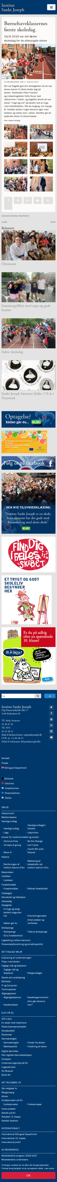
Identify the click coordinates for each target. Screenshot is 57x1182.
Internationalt (11, 1128)
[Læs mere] (48, 200)
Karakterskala (11, 1004)
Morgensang (8, 1092)
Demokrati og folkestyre (14, 897)
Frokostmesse (34, 1104)
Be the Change (35, 841)
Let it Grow (33, 844)
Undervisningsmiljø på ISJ (15, 1062)
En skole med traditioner (14, 1022)
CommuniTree (11, 841)
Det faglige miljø (12, 951)
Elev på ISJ (8, 1012)
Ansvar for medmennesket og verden (20, 836)
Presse (5, 762)
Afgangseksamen (12, 997)
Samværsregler (9, 1038)
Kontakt (6, 758)
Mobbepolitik (10, 1046)
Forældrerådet (9, 884)
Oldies (8, 797)
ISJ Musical (7, 1070)
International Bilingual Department (19, 1134)
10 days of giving (12, 844)
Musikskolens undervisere (15, 1159)
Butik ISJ (6, 1074)
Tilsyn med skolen (11, 961)
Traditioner (24, 215)
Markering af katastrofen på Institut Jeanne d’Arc (38, 864)
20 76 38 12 (7, 731)
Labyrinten (33, 832)
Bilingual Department (16, 767)
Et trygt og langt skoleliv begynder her (12, 912)
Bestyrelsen (7, 872)
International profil (11, 1142)
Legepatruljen (9, 1066)
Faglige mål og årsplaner (14, 965)
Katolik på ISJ (8, 1112)
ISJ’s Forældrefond (13, 935)
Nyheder (14, 215)
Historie (5, 856)
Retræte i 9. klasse (11, 1116)
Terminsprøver (9, 989)
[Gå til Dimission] (28, 245)
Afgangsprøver (9, 993)
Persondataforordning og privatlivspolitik (22, 944)
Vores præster (9, 1108)
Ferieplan (6, 1058)
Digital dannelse (10, 1051)
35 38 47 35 (7, 724)
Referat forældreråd (38, 888)
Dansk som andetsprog (13, 977)
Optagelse (7, 905)
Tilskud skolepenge (37, 931)
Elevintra (9, 783)
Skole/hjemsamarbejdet (14, 1026)
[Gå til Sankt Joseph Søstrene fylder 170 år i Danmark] (28, 375)
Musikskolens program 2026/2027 (19, 1155)
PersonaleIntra (12, 792)
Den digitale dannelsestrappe (17, 1054)
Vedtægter (7, 893)
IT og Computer (9, 985)
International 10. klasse (14, 1138)
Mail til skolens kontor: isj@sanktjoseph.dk (22, 734)
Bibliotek (8, 778)
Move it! (8, 852)
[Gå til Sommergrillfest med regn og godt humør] (28, 287)
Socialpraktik (8, 1030)
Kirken (5, 1096)
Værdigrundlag (9, 821)
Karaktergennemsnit (38, 997)
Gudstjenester (11, 1104)
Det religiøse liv (11, 1082)
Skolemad (7, 1034)
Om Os (5, 807)
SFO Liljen (7, 1018)
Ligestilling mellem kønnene (16, 940)
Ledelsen (6, 876)
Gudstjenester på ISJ (12, 1100)
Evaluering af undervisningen (16, 957)
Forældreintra (12, 788)
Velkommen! (8, 813)
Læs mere (49, 1168)
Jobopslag (7, 901)
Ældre (4, 222)
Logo (6, 832)
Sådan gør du (10, 923)
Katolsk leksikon (10, 1120)
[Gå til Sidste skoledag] (28, 333)
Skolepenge (8, 927)
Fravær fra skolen (36, 1042)
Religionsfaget (35, 972)
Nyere (52, 222)
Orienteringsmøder (37, 915)
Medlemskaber (9, 817)
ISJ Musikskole (10, 1149)
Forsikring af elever (37, 1046)
